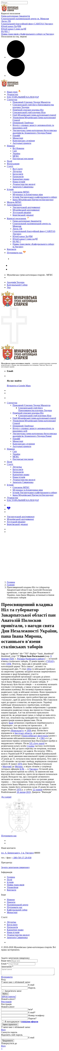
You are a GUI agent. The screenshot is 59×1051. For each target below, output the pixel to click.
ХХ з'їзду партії (36, 743)
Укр (9, 287)
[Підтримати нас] (8, 509)
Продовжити (7, 1041)
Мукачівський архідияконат (26, 210)
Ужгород (33, 769)
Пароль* (32, 1018)
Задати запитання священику (24, 259)
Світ (15, 151)
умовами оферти (29, 1021)
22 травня (37, 789)
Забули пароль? (8, 996)
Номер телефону (36, 1015)
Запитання (7, 966)
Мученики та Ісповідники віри (28, 194)
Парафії (16, 135)
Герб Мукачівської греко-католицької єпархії (34, 115)
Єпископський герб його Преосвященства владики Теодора (35, 409)
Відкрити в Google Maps (19, 385)
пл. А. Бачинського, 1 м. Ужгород (17, 853)
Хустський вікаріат (22, 212)
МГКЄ (16, 156)
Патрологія (18, 176)
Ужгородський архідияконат (26, 207)
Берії (11, 723)
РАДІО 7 (5, 31)
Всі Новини (18, 148)
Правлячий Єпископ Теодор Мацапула (31, 102)
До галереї (6, 797)
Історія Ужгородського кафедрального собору (35, 197)
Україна (16, 153)
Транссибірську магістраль (35, 735)
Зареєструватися (9, 1024)
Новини (11, 146)
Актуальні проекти (22, 143)
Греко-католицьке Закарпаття (15, 16)
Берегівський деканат (23, 215)
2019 (28, 792)
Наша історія (19, 181)
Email (4, 963)
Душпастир (12, 94)
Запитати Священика (23, 187)
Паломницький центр (17, 904)
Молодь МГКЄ (14, 202)
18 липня (21, 792)
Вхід (3, 1029)
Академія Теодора (15, 282)
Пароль (31, 988)
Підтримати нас (15, 252)
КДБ (22, 769)
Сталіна (30, 746)
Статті (10, 166)
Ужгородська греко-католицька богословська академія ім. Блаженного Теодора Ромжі (35, 131)
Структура (12, 99)
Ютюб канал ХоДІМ (11, 26)
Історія (10, 189)
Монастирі (18, 138)
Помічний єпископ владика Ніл (28, 110)
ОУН (8, 664)
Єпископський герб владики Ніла (29, 112)
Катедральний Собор (17, 285)
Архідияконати (14, 205)
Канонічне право (21, 179)
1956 (28, 730)
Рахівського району (35, 658)
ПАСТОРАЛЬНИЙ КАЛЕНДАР (23, 97)
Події (9, 161)
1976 (19, 764)
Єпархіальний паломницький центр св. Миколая (25, 18)
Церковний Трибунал (23, 122)
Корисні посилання (16, 218)
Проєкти (11, 902)
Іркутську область (23, 733)
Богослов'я (18, 174)
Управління (12, 887)
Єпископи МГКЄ (21, 192)
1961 (42, 738)
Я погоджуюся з (21, 1021)
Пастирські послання (23, 158)
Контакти (11, 249)
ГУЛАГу (50, 661)
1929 (11, 658)
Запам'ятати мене (12, 991)
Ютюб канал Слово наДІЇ (13, 29)
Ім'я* (30, 1009)
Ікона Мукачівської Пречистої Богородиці (33, 199)
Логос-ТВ (6, 21)
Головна (11, 877)
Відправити (7, 977)
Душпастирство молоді (24, 184)
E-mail (31, 985)
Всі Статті (17, 169)
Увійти (5, 994)
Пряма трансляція (15, 885)
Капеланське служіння (24, 140)
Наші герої (12, 92)
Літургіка (17, 171)
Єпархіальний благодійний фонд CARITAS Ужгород (27, 24)
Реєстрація (6, 1001)
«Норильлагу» (17, 730)
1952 (29, 669)
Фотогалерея (13, 163)
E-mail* (31, 1012)
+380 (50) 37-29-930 (21, 857)
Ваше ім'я (5, 960)
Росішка (21, 658)
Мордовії (7, 766)
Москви (19, 766)
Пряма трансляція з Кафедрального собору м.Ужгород (27, 34)
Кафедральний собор (17, 910)
